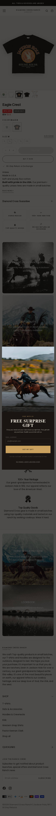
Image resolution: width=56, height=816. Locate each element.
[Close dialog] (51, 349)
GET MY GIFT (28, 449)
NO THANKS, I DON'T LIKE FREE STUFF (28, 462)
